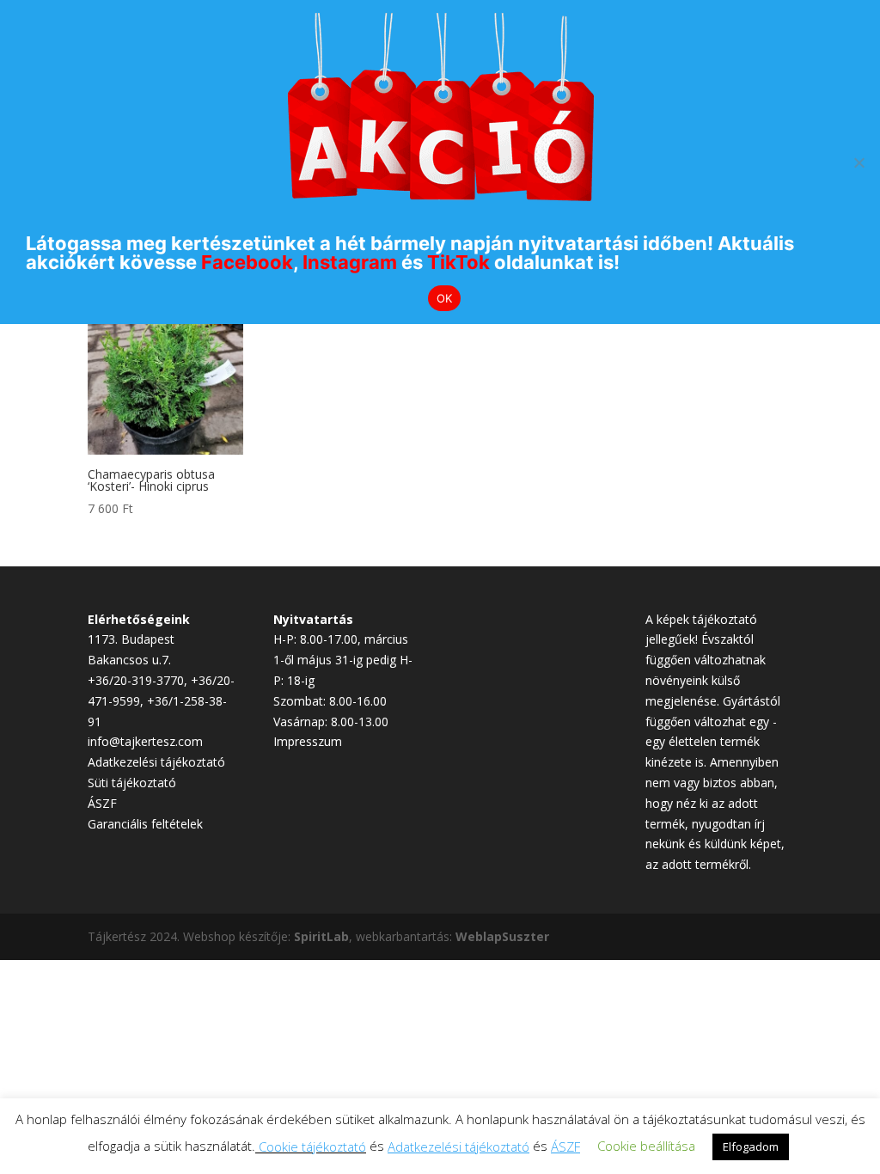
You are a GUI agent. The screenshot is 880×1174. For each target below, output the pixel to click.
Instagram (349, 262)
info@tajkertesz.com (145, 741)
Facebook (247, 262)
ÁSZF (102, 803)
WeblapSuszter (502, 936)
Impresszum (307, 741)
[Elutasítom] (858, 162)
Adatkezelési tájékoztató (156, 762)
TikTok (458, 262)
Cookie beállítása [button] (646, 1145)
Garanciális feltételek (145, 824)
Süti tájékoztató (132, 782)
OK (445, 298)
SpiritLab (321, 936)
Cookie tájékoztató (312, 1146)
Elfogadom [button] (751, 1146)
